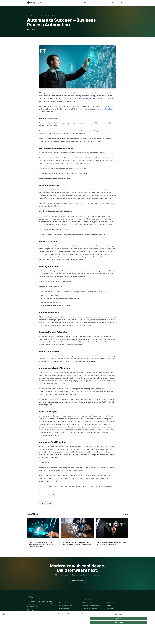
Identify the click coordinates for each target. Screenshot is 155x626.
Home (28, 15)
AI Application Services (65, 605)
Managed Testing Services (90, 608)
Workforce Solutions (88, 600)
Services (96, 3)
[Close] (152, 618)
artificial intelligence (107, 109)
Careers (123, 3)
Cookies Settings (118, 614)
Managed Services (88, 602)
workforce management (83, 98)
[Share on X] (53, 494)
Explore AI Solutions (77, 580)
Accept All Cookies (118, 622)
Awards (109, 605)
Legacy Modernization (65, 600)
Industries (106, 3)
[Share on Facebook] (45, 494)
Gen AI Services (63, 602)
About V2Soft (111, 600)
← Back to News (46, 503)
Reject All (118, 618)
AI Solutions (87, 3)
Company (115, 3)
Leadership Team (112, 602)
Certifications (110, 608)
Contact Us (50, 486)
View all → (125, 514)
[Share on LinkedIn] (49, 494)
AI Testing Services (64, 608)
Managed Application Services (91, 605)
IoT (40, 112)
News (38, 15)
